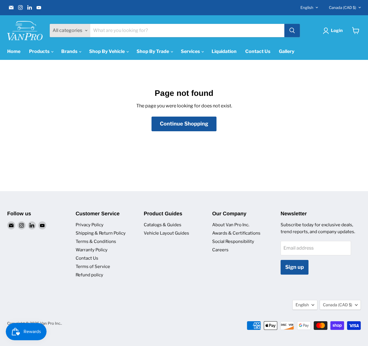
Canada (342, 7)
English (306, 7)
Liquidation (224, 51)
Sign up (294, 267)
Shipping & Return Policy (101, 233)
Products (39, 51)
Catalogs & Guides (162, 224)
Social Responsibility (233, 241)
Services (191, 51)
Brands (69, 51)
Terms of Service (93, 266)
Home (13, 51)
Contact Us (257, 51)
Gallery (286, 51)
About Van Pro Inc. (230, 224)
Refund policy (89, 274)
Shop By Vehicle (107, 51)
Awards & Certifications (236, 233)
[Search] (292, 30)
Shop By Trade (153, 51)
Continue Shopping (184, 124)
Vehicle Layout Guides (166, 233)
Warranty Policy (92, 249)
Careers (220, 249)
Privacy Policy (89, 224)
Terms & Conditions (96, 241)
